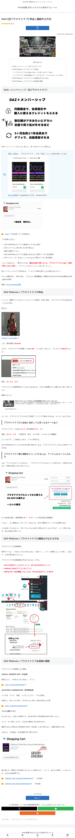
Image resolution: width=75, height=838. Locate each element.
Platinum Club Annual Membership (17, 784)
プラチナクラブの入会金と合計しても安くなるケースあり (34, 72)
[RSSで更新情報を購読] (37, 813)
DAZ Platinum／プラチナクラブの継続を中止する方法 (31, 78)
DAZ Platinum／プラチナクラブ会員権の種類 (28, 81)
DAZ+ (7, 234)
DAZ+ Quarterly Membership (15, 706)
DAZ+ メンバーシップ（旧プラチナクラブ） (27, 66)
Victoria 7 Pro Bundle (9, 338)
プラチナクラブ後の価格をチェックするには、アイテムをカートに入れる (39, 75)
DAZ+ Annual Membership (14, 685)
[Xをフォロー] (19, 808)
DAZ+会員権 (12, 195)
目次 (34, 62)
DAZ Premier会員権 (13, 285)
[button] (69, 470)
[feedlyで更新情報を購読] (56, 808)
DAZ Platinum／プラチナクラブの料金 (25, 69)
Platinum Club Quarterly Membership (18, 778)
